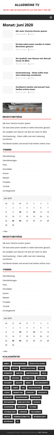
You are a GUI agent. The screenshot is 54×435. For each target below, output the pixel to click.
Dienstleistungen (10, 160)
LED (23, 388)
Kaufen (19, 383)
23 (13, 220)
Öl (18, 421)
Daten (15, 368)
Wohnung (8, 421)
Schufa (37, 402)
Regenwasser (22, 397)
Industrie (41, 378)
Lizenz (7, 392)
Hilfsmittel (28, 378)
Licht (46, 388)
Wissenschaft (40, 417)
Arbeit (7, 363)
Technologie (10, 412)
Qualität (8, 397)
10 (20, 212)
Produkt (30, 392)
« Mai (5, 231)
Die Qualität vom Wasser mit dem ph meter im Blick (33, 59)
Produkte (6, 182)
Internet (8, 383)
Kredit (29, 383)
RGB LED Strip (24, 402)
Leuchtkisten (34, 388)
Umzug (7, 417)
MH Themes (43, 432)
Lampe (15, 388)
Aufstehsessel (19, 363)
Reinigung (35, 397)
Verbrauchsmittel (22, 417)
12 (34, 212)
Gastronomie (32, 373)
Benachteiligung (37, 363)
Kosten (6, 173)
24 (20, 220)
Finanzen (8, 373)
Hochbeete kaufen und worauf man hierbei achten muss (33, 88)
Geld (44, 373)
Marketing (18, 392)
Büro (6, 368)
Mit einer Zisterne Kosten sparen (31, 31)
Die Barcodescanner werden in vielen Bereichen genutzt (33, 45)
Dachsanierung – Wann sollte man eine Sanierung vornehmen (32, 73)
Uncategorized (9, 190)
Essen (41, 368)
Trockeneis (36, 412)
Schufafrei (9, 407)
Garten (19, 373)
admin (32, 34)
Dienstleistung (9, 156)
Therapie (23, 412)
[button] (50, 17)
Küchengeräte (41, 383)
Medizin (6, 178)
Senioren (21, 407)
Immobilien (7, 169)
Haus (5, 164)
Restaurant (9, 402)
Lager (6, 388)
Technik (6, 186)
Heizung (15, 378)
